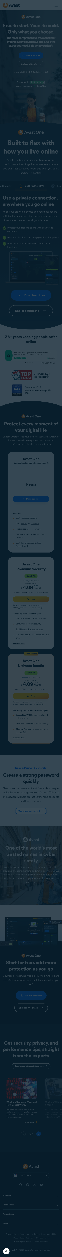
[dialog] (31, 628)
